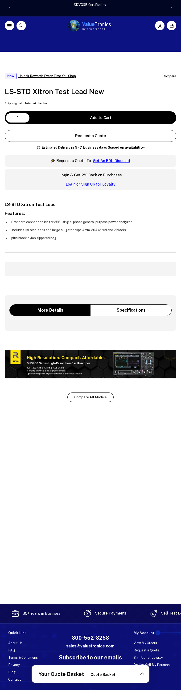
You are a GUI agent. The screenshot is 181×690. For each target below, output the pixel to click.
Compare (169, 76)
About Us (15, 643)
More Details (50, 310)
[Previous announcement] (9, 8)
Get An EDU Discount (111, 161)
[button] (171, 25)
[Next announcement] (172, 8)
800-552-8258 (90, 638)
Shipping (11, 103)
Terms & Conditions (23, 657)
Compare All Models (90, 397)
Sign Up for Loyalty (148, 657)
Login (70, 184)
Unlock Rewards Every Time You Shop (47, 76)
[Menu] (9, 25)
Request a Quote (90, 136)
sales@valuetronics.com (90, 645)
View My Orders (145, 643)
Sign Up (88, 184)
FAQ (11, 650)
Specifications (131, 310)
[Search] (21, 25)
